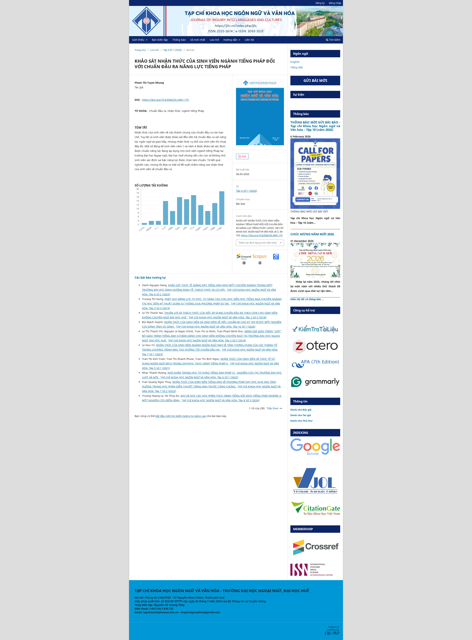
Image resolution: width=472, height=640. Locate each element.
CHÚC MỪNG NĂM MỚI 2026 (312, 234)
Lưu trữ (214, 39)
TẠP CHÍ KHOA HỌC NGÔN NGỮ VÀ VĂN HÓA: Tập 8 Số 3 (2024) (220, 400)
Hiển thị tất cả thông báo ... (307, 299)
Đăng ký (320, 3)
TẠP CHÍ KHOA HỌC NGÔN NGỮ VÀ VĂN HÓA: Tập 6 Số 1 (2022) (199, 377)
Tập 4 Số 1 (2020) (172, 50)
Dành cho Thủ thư (301, 420)
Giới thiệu (138, 39)
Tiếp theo (272, 408)
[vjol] (315, 493)
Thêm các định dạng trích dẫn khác (258, 242)
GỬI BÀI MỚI (315, 80)
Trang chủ (140, 50)
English (295, 62)
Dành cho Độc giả (300, 409)
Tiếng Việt (296, 67)
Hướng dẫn (230, 39)
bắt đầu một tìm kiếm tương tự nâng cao (180, 416)
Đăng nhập (335, 3)
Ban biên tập (160, 39)
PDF (243, 156)
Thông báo (179, 39)
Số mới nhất (197, 39)
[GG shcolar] (315, 454)
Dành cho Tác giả (300, 415)
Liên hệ (249, 39)
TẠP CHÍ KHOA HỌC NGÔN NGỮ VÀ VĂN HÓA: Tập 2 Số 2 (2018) (207, 340)
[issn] (311, 575)
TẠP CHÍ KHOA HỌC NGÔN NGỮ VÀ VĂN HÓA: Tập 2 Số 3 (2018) (227, 317)
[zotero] (315, 353)
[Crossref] (315, 558)
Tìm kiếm (334, 39)
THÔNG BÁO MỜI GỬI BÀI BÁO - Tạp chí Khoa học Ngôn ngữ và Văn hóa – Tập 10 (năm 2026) (315, 126)
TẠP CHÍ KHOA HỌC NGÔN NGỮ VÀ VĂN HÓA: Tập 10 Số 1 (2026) (215, 326)
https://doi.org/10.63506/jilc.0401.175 (165, 100)
